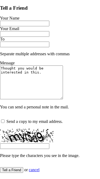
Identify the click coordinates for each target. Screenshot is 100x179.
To (2, 39)
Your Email (9, 28)
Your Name (9, 18)
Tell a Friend (11, 170)
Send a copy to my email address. (34, 121)
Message (7, 63)
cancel (34, 169)
